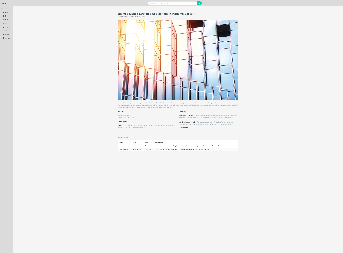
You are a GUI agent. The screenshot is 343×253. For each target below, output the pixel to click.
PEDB (4, 3)
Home (6, 12)
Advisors (7, 23)
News (6, 16)
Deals (6, 19)
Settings (7, 38)
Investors (7, 27)
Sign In (7, 34)
